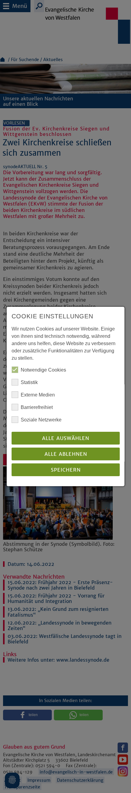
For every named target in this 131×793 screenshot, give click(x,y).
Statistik (29, 382)
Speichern (65, 470)
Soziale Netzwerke (41, 419)
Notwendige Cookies (43, 369)
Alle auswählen (65, 438)
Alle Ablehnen (65, 454)
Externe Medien (38, 394)
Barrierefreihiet (37, 407)
